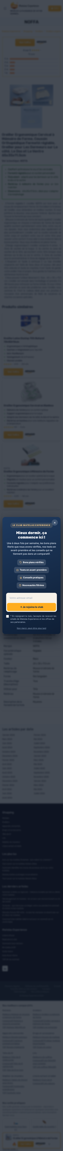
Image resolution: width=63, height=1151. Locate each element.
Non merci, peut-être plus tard (31, 628)
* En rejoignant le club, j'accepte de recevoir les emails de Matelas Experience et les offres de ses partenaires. (33, 619)
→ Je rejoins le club (31, 606)
